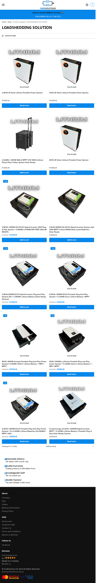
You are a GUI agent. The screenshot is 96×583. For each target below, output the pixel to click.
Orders (5, 504)
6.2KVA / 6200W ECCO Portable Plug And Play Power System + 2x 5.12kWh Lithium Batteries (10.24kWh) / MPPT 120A (24, 431)
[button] (92, 5)
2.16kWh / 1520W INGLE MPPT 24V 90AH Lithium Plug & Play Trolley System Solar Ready (22, 161)
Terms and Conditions (11, 531)
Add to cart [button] (24, 172)
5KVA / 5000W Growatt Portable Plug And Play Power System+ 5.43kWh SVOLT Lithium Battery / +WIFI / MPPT (24, 364)
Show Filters (10, 36)
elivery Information (11, 507)
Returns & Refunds (10, 534)
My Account (7, 521)
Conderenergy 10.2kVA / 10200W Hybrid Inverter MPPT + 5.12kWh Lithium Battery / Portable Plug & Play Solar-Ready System (70, 431)
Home (4, 22)
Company (6, 497)
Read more (24, 105)
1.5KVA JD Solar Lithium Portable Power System (22, 93)
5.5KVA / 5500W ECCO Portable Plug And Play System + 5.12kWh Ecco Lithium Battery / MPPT (69, 295)
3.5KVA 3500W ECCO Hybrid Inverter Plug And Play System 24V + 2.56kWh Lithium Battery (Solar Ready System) (24, 296)
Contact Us (6, 528)
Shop (10, 22)
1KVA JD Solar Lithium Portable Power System (68, 93)
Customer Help (8, 524)
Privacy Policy (7, 511)
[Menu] (5, 5)
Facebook (6, 545)
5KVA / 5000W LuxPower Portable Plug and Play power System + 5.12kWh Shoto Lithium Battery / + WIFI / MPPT (70, 364)
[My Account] (87, 5)
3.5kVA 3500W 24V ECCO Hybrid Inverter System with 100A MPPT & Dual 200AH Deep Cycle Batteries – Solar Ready (71, 229)
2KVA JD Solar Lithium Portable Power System (68, 160)
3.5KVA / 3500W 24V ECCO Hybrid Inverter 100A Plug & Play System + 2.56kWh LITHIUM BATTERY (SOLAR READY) (24, 229)
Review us (6, 563)
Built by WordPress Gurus (13, 571)
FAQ (3, 501)
